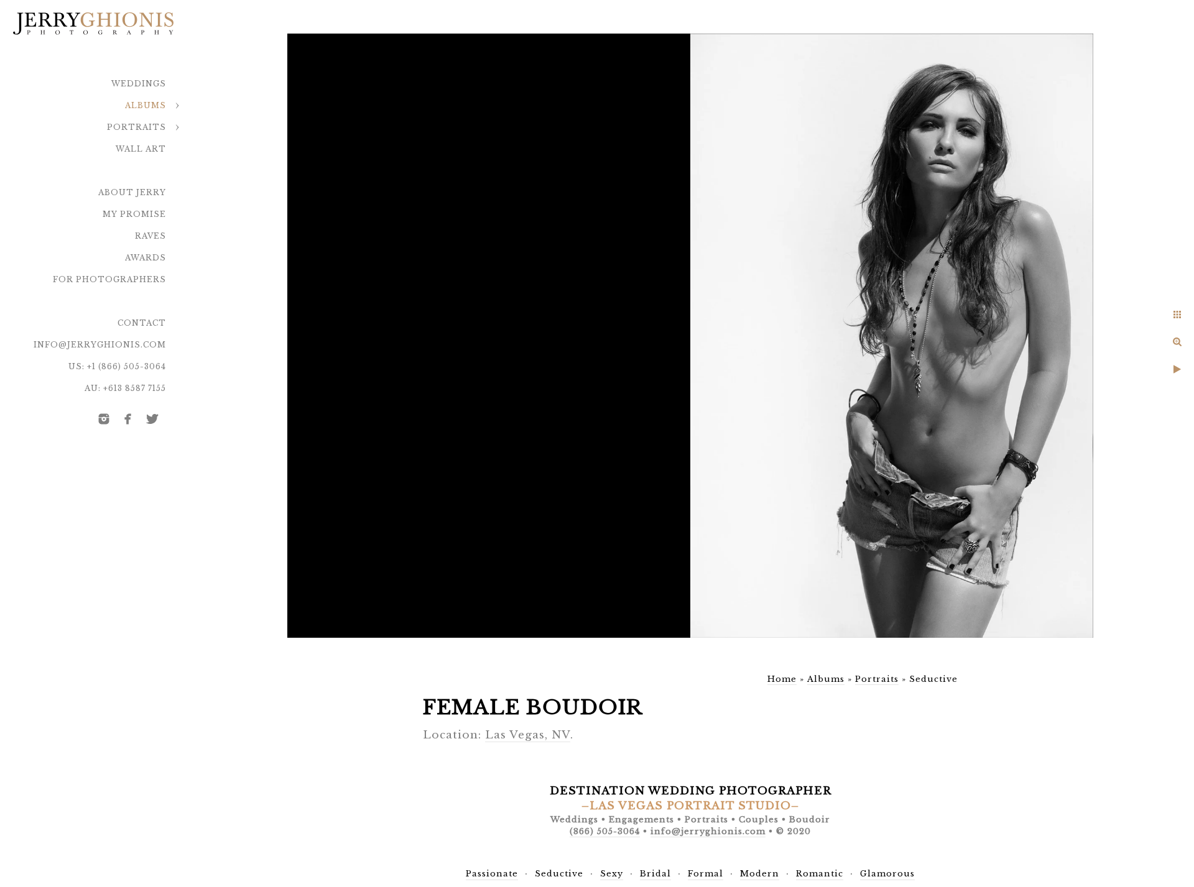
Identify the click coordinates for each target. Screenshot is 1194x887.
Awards (145, 257)
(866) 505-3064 (605, 831)
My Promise (134, 214)
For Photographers (109, 279)
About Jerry (132, 192)
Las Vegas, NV (527, 735)
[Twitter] (152, 419)
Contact (142, 323)
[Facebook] (128, 419)
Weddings (138, 83)
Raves (150, 236)
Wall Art (141, 149)
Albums (145, 105)
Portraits (136, 127)
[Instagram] (103, 419)
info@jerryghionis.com (100, 344)
